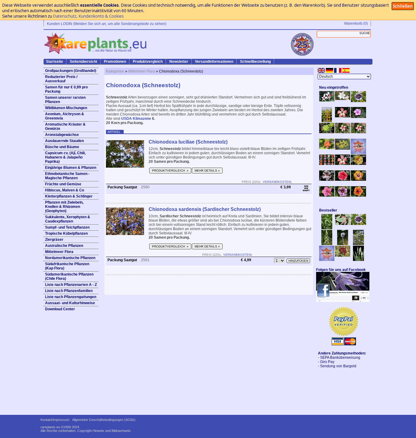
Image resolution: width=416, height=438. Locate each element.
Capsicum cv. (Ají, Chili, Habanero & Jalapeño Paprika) (65, 157)
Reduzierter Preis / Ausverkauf (61, 79)
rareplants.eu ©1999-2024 (60, 427)
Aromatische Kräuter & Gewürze (65, 126)
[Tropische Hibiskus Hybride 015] (342, 195)
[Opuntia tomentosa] (342, 224)
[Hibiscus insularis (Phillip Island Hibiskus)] (326, 100)
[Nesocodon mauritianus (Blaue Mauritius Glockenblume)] (358, 101)
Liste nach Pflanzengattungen (70, 297)
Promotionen (115, 61)
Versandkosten (277, 181)
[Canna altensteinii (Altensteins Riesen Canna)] (327, 121)
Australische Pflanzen (64, 246)
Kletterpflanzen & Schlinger (69, 196)
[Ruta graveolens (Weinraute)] (342, 148)
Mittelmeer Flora (59, 252)
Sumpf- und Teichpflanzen (67, 227)
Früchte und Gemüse (63, 184)
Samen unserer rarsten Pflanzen (65, 99)
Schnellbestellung (255, 61)
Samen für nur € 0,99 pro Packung (66, 89)
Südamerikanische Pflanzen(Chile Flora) (69, 276)
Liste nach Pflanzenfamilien (69, 291)
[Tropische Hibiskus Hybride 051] (358, 153)
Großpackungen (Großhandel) (70, 71)
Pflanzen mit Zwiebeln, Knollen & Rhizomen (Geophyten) (64, 206)
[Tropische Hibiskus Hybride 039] (358, 195)
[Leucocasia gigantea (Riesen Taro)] (358, 260)
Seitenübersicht (83, 61)
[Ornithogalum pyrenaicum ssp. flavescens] (326, 244)
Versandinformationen (214, 61)
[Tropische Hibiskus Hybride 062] (358, 179)
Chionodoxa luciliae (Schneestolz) (188, 141)
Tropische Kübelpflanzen (66, 233)
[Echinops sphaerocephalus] (358, 244)
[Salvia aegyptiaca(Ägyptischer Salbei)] (326, 260)
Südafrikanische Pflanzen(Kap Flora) (67, 266)
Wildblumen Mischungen (66, 108)
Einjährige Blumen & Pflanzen (70, 168)
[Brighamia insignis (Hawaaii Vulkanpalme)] (326, 132)
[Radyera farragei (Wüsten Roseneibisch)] (358, 117)
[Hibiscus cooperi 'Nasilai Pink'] (342, 116)
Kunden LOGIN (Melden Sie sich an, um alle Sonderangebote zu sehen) (106, 24)
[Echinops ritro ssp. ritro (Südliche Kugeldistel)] (342, 244)
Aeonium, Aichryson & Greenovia (64, 116)
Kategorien (115, 71)
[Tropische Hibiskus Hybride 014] (326, 195)
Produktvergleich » (170, 170)
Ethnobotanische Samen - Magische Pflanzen (67, 176)
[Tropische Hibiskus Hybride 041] (358, 164)
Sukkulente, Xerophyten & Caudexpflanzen (67, 219)
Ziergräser (54, 239)
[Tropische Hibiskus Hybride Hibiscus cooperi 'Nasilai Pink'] (342, 164)
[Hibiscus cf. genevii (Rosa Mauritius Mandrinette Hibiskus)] (342, 132)
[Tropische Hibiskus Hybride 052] (342, 179)
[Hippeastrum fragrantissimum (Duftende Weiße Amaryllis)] (342, 99)
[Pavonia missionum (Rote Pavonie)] (326, 148)
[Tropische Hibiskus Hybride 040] (326, 179)
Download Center (60, 309)
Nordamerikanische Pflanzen (70, 258)
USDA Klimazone (136, 118)
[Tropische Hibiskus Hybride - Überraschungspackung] (326, 164)
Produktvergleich (148, 61)
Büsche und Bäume (62, 147)
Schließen (403, 6)
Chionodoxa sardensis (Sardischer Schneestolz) (205, 209)
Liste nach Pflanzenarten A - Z (71, 285)
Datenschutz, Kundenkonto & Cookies (88, 16)
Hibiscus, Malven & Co (64, 190)
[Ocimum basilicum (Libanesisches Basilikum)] (326, 228)
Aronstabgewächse (62, 135)
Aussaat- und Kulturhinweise (70, 303)
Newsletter (178, 61)
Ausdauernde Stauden (64, 141)
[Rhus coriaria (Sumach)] (342, 255)
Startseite (54, 61)
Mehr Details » (207, 170)
